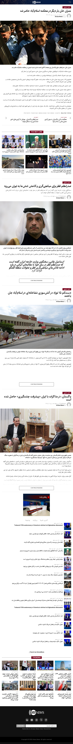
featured (50, 113)
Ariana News (59, 17)
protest (26, 113)
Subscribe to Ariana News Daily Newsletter (36, 729)
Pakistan (34, 113)
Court (57, 113)
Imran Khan (42, 113)
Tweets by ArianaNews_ (36, 652)
